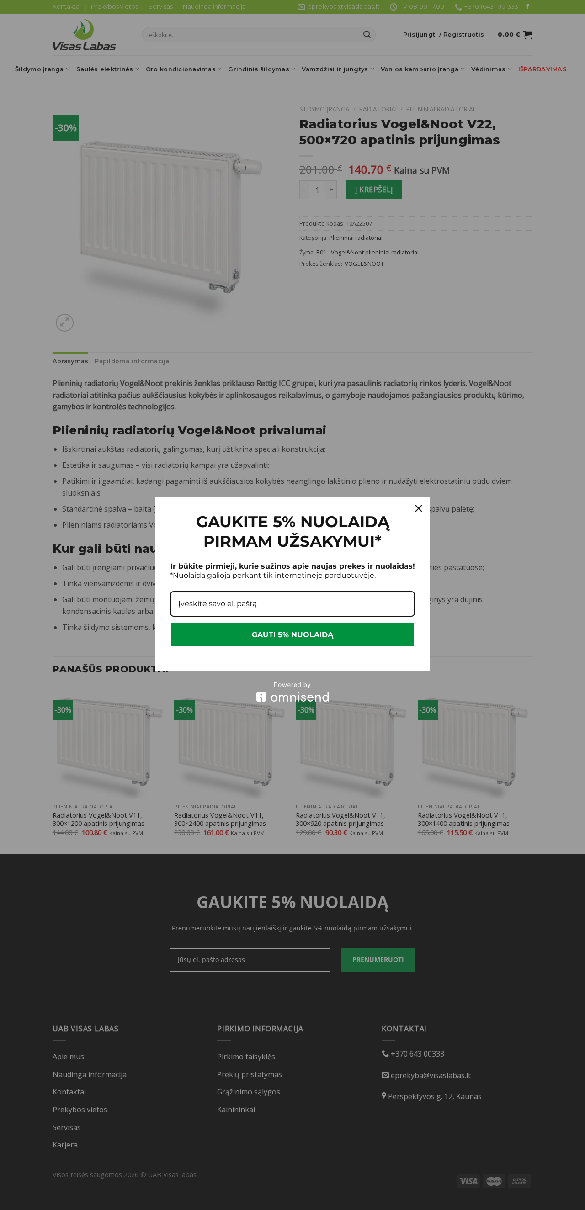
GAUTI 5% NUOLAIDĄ (292, 634)
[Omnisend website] (292, 692)
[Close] (419, 508)
